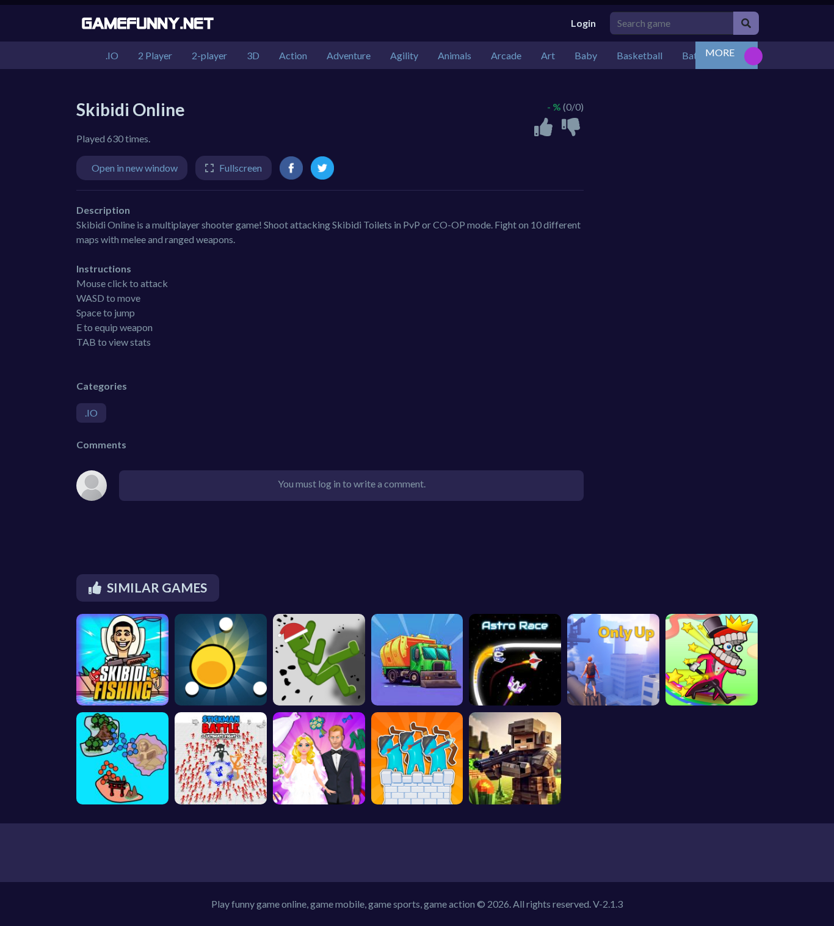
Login (583, 23)
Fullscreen (240, 167)
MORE (719, 52)
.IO (91, 412)
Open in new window (135, 167)
